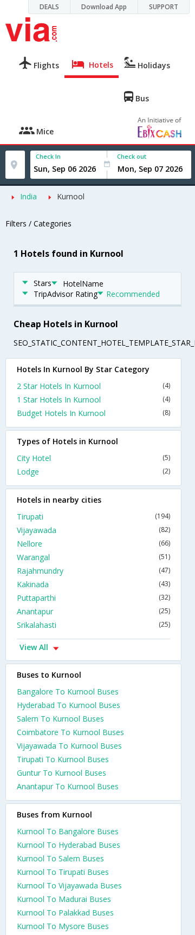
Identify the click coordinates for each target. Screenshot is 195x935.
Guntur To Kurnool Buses (61, 773)
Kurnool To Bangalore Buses (68, 831)
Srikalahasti (93, 625)
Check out (131, 156)
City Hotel (93, 458)
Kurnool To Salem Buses (60, 858)
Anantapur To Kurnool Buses (68, 786)
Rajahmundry (93, 571)
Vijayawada (93, 530)
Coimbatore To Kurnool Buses (70, 732)
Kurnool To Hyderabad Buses (68, 845)
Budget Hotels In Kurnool (93, 413)
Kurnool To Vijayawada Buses (69, 885)
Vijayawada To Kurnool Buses (69, 746)
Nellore (93, 543)
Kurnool (70, 196)
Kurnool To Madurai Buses (64, 899)
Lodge (93, 471)
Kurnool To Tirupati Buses (63, 872)
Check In (48, 156)
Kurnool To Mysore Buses (63, 926)
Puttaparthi (93, 598)
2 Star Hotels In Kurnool (93, 386)
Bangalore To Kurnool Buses (68, 691)
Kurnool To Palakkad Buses (65, 912)
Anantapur (93, 611)
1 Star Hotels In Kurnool (93, 399)
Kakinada (93, 584)
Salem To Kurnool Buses (60, 718)
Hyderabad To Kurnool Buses (68, 705)
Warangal (93, 557)
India (28, 196)
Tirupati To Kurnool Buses (63, 759)
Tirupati (93, 516)
